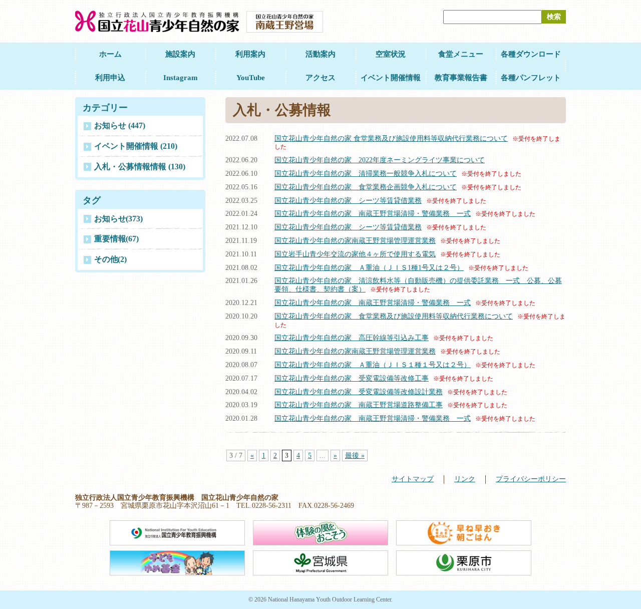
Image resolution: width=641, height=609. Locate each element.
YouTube (250, 78)
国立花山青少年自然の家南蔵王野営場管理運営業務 (355, 240)
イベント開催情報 (391, 78)
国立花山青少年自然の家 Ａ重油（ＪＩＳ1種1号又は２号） (369, 267)
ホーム (110, 54)
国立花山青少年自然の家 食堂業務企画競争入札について (365, 187)
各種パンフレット (531, 78)
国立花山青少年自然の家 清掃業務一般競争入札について (365, 173)
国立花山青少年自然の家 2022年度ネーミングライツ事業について (379, 160)
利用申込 (110, 78)
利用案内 (250, 54)
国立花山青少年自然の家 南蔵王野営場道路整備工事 (358, 405)
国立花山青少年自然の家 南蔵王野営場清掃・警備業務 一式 (372, 213)
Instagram (180, 78)
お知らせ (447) (119, 125)
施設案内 (180, 54)
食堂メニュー (460, 54)
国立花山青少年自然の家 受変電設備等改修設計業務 (358, 392)
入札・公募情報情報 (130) (139, 166)
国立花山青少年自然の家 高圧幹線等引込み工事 (351, 338)
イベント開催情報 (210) (135, 146)
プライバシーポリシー (531, 479)
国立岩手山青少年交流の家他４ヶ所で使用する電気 (355, 254)
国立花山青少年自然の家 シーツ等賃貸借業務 (348, 200)
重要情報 (116, 238)
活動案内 (320, 54)
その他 (110, 259)
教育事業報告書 (461, 78)
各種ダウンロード (531, 54)
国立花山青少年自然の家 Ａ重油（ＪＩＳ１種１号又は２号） (372, 365)
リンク (464, 479)
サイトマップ (413, 479)
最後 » (355, 455)
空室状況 (391, 54)
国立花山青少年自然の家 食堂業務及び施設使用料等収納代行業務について (391, 138)
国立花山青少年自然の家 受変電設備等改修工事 (351, 378)
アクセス (320, 78)
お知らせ (118, 218)
